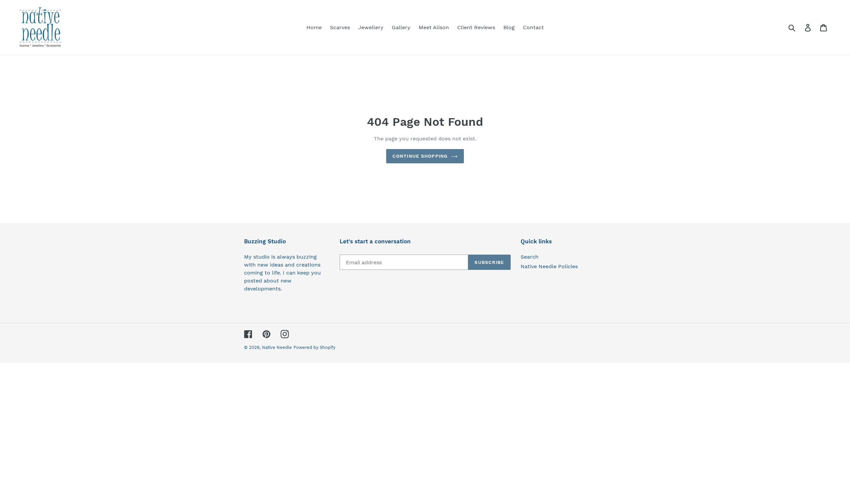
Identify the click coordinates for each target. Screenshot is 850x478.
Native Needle (277, 347)
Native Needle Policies (549, 266)
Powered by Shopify (314, 347)
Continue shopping (420, 156)
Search (530, 257)
